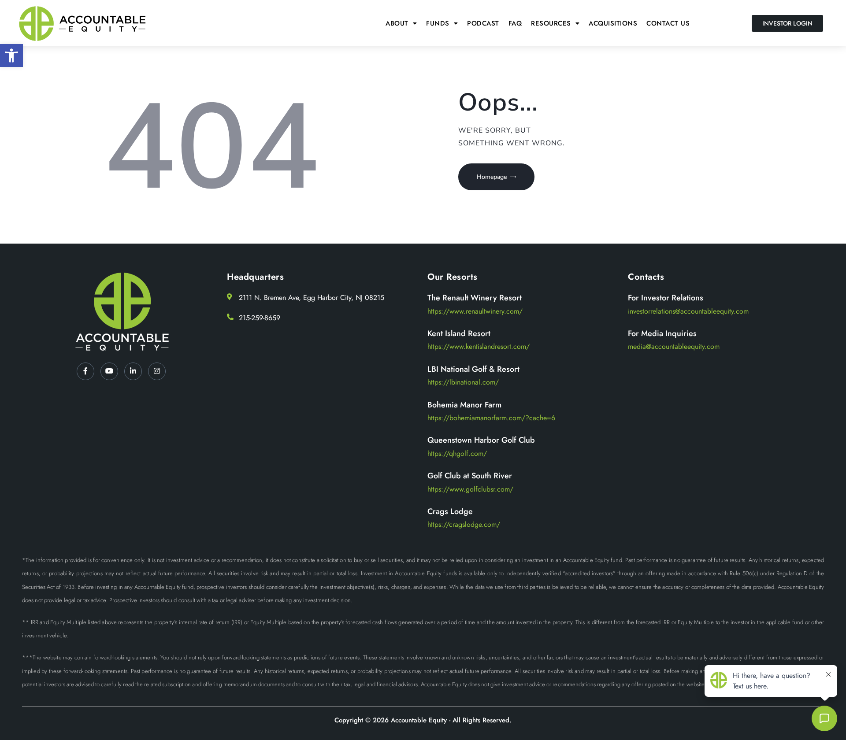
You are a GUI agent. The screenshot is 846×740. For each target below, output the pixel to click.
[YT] (109, 371)
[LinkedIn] (133, 371)
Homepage (492, 177)
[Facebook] (85, 371)
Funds (437, 23)
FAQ (515, 23)
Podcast (483, 23)
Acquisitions (613, 23)
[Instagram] (157, 371)
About (397, 23)
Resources (551, 23)
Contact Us (668, 23)
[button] (11, 55)
